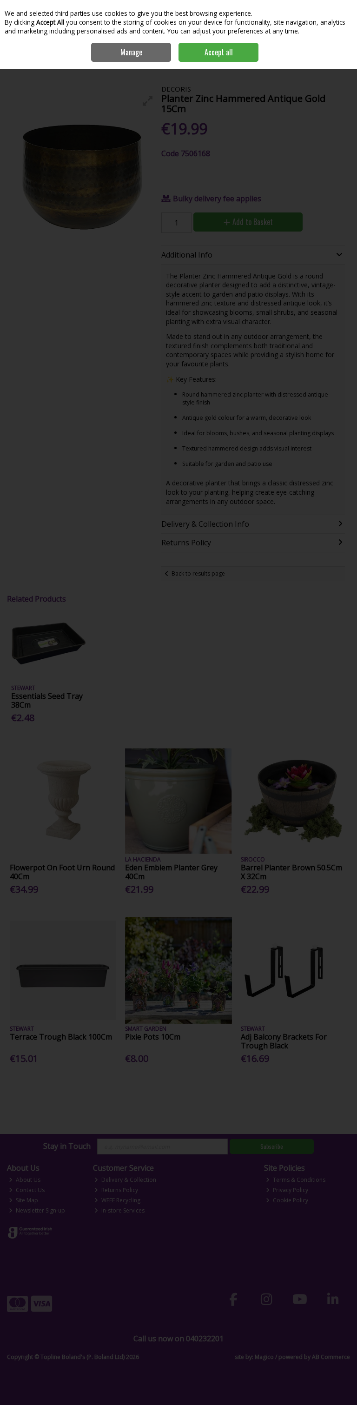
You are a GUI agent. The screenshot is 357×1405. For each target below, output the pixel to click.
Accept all (219, 52)
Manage (131, 52)
